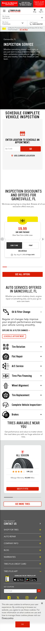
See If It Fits (22, 488)
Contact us (10, 523)
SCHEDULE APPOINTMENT (14, 336)
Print (31, 245)
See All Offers (22, 274)
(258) (31, 472)
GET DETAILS (24, 29)
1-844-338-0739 (37, 24)
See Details (22, 251)
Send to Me (14, 245)
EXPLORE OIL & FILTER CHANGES (15, 330)
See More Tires (22, 504)
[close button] (42, 603)
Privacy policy (7, 618)
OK (22, 624)
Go (30, 149)
